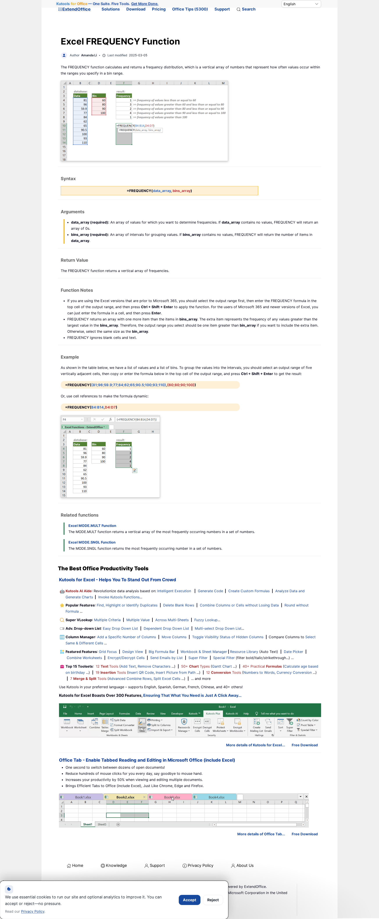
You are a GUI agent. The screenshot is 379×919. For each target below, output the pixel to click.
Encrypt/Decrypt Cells (126, 658)
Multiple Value (138, 620)
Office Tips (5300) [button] (190, 9)
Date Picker (293, 651)
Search (249, 9)
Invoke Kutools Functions (118, 597)
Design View (132, 651)
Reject (213, 900)
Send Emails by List (166, 658)
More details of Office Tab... (261, 834)
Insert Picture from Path (175, 672)
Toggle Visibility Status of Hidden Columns (227, 637)
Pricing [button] (159, 9)
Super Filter (197, 658)
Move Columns (174, 637)
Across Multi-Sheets (172, 620)
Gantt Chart (222, 666)
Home (77, 865)
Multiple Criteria (107, 620)
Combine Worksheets (84, 658)
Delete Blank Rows (178, 605)
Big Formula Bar (162, 651)
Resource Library (244, 651)
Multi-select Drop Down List (218, 628)
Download (135, 9)
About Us (245, 865)
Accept (189, 900)
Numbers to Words (259, 672)
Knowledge (116, 865)
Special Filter (224, 658)
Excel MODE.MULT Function (92, 525)
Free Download (305, 745)
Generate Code (210, 591)
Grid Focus (108, 651)
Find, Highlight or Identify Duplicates (127, 605)
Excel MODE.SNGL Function (92, 542)
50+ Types (195, 666)
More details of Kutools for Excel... (255, 745)
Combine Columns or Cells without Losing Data (239, 605)
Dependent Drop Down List (166, 628)
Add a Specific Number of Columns (126, 637)
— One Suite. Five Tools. (107, 4)
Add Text (128, 666)
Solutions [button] (111, 9)
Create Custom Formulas (249, 591)
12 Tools (107, 666)
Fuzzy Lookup (206, 620)
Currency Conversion (294, 672)
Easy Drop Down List (120, 628)
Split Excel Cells (167, 678)
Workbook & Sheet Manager (204, 651)
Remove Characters (154, 666)
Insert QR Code (141, 672)
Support (222, 9)
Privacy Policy (200, 865)
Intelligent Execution (174, 591)
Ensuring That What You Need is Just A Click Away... (192, 695)
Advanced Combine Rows (130, 678)
